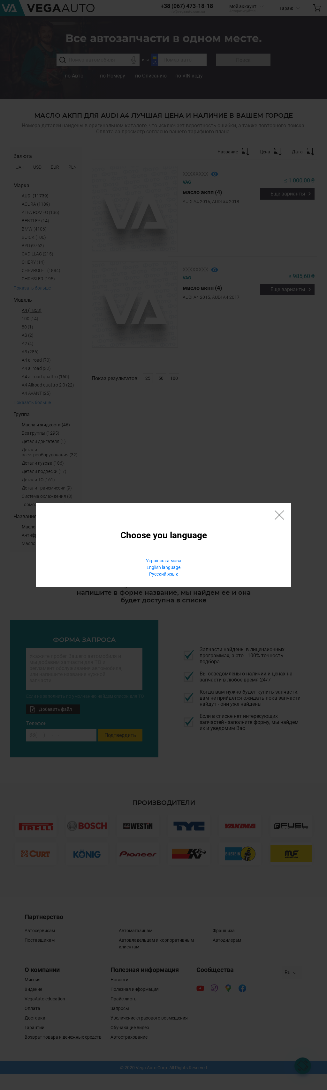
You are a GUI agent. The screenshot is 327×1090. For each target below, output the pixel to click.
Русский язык (163, 574)
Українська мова (163, 560)
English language (163, 567)
